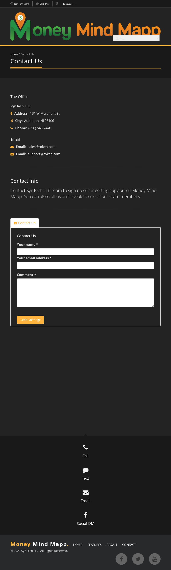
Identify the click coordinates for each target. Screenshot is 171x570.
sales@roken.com (41, 146)
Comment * (26, 274)
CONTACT (129, 545)
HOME (77, 545)
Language (68, 3)
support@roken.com (43, 154)
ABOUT (112, 545)
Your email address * (34, 258)
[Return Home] (85, 26)
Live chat (44, 3)
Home (14, 54)
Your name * (27, 244)
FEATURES (94, 545)
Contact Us (26, 223)
